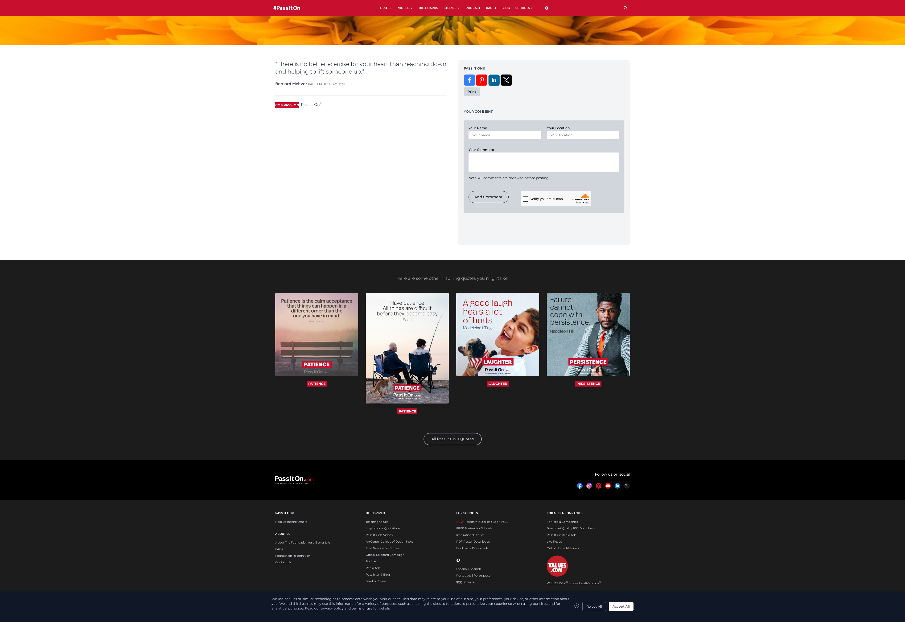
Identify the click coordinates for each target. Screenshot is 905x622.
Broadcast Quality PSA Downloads (571, 528)
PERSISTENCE (588, 384)
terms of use (362, 608)
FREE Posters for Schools (474, 528)
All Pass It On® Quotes (453, 439)
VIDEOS (404, 8)
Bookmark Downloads (472, 548)
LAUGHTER (497, 384)
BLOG (506, 8)
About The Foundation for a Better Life (302, 542)
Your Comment (481, 150)
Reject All (594, 606)
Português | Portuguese (473, 575)
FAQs (279, 549)
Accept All (621, 606)
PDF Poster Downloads (473, 541)
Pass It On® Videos (379, 535)
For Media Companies (562, 521)
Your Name (478, 128)
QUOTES (386, 8)
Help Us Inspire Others (291, 521)
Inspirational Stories (470, 535)
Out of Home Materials (563, 548)
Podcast (372, 561)
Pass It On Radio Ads (561, 535)
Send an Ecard (376, 581)
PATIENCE (316, 384)
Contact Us (283, 562)
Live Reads (554, 541)
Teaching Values (377, 521)
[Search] (625, 8)
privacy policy (332, 608)
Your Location (558, 128)
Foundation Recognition (292, 555)
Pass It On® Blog (378, 574)
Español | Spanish (468, 569)
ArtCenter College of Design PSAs (389, 541)
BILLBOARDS (428, 8)
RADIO (491, 8)
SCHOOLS (522, 8)
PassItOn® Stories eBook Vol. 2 (482, 521)
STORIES (450, 8)
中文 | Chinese (466, 582)
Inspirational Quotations (383, 528)
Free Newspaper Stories (382, 548)
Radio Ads (373, 568)
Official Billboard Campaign (385, 554)
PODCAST (473, 8)
